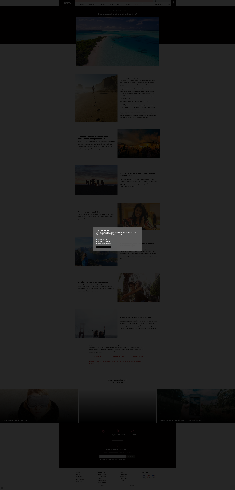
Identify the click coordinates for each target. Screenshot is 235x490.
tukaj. (109, 234)
